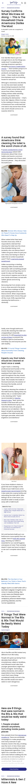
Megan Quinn (5, 34)
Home (2, 7)
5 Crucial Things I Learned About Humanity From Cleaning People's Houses (13, 350)
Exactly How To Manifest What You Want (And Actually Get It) (14, 516)
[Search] (21, 3)
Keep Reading (14, 769)
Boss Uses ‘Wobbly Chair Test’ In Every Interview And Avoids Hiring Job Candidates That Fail (14, 521)
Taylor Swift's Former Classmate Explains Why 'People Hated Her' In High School (14, 510)
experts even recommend (10, 491)
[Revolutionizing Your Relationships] (14, 2)
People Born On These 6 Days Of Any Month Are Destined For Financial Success (13, 527)
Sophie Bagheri (5, 630)
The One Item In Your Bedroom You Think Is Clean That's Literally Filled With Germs (13, 581)
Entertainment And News (13, 8)
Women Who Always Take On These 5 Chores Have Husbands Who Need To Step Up (13, 233)
